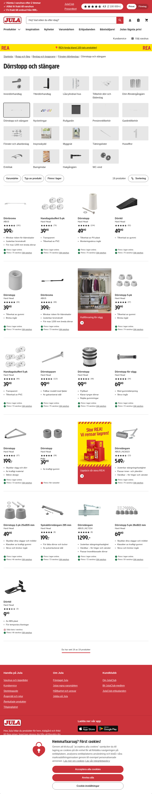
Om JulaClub (109, 680)
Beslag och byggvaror (44, 56)
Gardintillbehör (130, 120)
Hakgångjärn (70, 167)
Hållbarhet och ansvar (64, 691)
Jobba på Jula (60, 696)
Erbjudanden (87, 29)
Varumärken (66, 29)
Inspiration (32, 29)
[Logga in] (130, 20)
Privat (131, 6)
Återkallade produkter (15, 701)
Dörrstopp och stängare (93, 56)
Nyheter (49, 29)
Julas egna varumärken (65, 685)
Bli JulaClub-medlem (114, 685)
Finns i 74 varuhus (19, 329)
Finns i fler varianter (52, 483)
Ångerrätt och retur (13, 696)
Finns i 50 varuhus (130, 559)
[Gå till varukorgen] (146, 20)
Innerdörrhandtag (13, 94)
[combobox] (75, 20)
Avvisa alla (88, 777)
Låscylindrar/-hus (72, 94)
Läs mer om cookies (73, 761)
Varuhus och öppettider (16, 680)
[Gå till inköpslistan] (138, 20)
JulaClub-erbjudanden (114, 691)
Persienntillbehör (102, 120)
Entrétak (8, 167)
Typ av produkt (32, 178)
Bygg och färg (22, 56)
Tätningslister (100, 144)
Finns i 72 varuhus (130, 406)
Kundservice (119, 38)
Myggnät (67, 144)
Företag (143, 6)
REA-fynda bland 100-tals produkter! (78, 47)
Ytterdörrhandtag (42, 94)
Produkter (10, 29)
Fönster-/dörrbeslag (68, 56)
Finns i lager (54, 178)
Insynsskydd (39, 144)
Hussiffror (127, 144)
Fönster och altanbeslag (16, 144)
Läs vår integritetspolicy (97, 761)
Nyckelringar (40, 120)
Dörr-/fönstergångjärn (133, 94)
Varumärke (12, 178)
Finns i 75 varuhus (19, 253)
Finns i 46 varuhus (19, 559)
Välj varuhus (141, 38)
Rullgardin (68, 120)
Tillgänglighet (11, 707)
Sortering (140, 178)
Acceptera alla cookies (88, 769)
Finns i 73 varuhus (56, 329)
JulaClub (69, 4)
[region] (76, 764)
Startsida (8, 56)
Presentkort (71, 9)
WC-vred (97, 167)
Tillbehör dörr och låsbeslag (102, 96)
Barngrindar (39, 167)
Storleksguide (11, 691)
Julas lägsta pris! (131, 29)
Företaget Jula (60, 680)
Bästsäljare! (107, 29)
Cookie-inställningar (88, 786)
